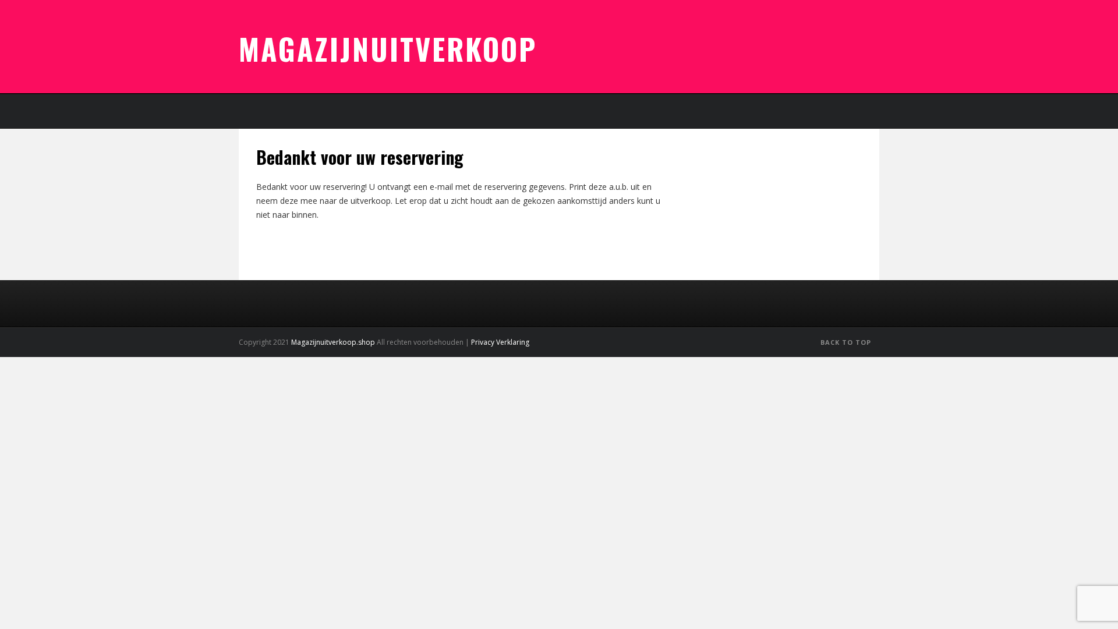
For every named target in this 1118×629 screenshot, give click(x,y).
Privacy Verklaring (500, 342)
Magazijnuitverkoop (388, 48)
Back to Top (846, 342)
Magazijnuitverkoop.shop (333, 342)
